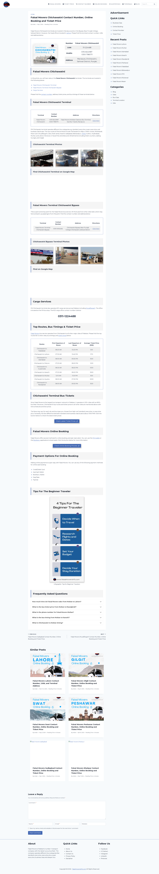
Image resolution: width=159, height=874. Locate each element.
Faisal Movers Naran (119, 81)
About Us (69, 851)
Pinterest (104, 858)
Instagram (104, 854)
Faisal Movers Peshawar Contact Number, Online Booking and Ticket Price (85, 726)
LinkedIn (104, 856)
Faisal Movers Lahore (119, 44)
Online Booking (118, 26)
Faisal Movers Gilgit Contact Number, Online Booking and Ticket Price (84, 683)
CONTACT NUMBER (84, 4)
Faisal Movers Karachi (120, 55)
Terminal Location (119, 100)
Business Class (117, 23)
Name (31, 824)
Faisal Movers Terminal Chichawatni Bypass (47, 87)
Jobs (114, 103)
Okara (84, 133)
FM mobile (96, 438)
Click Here (96, 121)
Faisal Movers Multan (120, 48)
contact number (46, 94)
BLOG (138, 4)
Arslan (34, 24)
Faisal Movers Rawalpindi (121, 59)
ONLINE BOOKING (101, 4)
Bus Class (116, 97)
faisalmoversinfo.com (79, 869)
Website (84, 824)
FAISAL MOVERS (55, 4)
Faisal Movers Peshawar (120, 63)
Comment (32, 803)
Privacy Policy (70, 856)
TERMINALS (128, 4)
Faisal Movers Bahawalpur (121, 70)
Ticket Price (117, 34)
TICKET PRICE (69, 4)
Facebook (104, 849)
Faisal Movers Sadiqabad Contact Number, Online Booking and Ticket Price (44, 637)
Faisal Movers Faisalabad (121, 66)
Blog (114, 92)
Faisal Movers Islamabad (121, 51)
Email (57, 824)
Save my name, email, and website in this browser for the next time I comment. (54, 828)
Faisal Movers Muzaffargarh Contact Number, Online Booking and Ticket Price (88, 637)
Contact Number (118, 30)
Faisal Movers (35, 333)
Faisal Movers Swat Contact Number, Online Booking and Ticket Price (45, 726)
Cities (32, 14)
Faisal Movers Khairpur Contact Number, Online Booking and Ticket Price (85, 770)
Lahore (68, 33)
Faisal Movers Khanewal (120, 78)
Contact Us (69, 854)
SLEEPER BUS (115, 4)
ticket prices (62, 335)
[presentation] (47, 665)
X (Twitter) (104, 851)
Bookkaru (36, 440)
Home (68, 849)
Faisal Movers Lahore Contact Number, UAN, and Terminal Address (46, 683)
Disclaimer (69, 858)
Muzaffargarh (90, 308)
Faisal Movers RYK (118, 74)
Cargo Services (38, 90)
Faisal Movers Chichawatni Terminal (44, 85)
